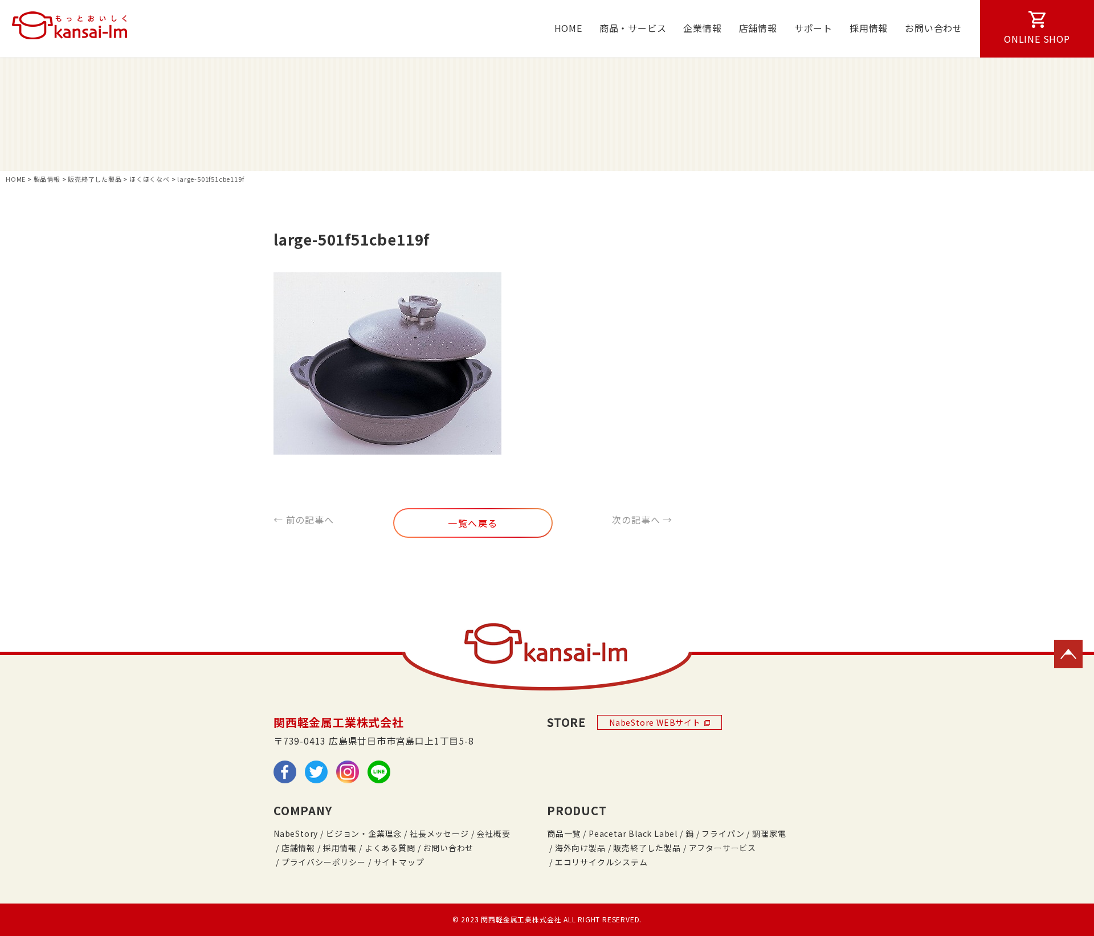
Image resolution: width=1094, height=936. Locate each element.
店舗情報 (758, 28)
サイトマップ (399, 862)
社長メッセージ (439, 833)
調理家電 (769, 833)
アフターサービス (722, 847)
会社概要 (493, 833)
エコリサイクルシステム (601, 862)
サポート (813, 28)
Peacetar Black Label (633, 833)
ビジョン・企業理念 (364, 833)
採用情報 (869, 28)
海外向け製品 (580, 847)
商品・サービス (633, 28)
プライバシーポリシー (323, 862)
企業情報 (702, 28)
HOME (568, 28)
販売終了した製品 (646, 847)
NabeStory (296, 833)
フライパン (722, 833)
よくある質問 (390, 847)
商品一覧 (564, 833)
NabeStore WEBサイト (655, 722)
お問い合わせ (933, 28)
